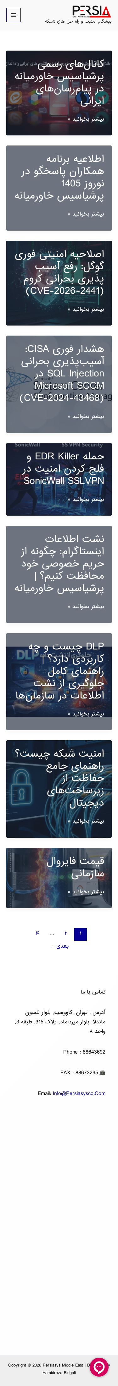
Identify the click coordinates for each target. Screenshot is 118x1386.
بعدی (59, 946)
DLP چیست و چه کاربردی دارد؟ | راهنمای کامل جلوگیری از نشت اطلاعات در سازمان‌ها (59, 671)
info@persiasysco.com (79, 1093)
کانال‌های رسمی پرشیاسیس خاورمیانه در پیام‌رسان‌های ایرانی (59, 82)
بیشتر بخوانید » (86, 119)
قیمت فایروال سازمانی (75, 867)
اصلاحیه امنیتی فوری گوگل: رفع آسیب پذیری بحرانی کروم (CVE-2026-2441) (59, 272)
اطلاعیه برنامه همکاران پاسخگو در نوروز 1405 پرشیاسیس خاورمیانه (59, 177)
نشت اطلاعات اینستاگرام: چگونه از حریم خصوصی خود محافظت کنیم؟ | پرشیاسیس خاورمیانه (59, 563)
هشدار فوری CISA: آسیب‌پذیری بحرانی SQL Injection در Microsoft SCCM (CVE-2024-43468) (61, 373)
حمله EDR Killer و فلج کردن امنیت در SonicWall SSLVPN (63, 469)
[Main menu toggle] (13, 15)
